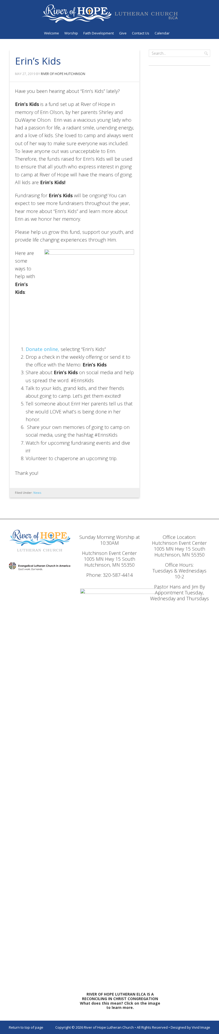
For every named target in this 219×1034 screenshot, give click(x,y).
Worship (71, 33)
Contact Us (140, 33)
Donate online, (42, 349)
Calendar (162, 33)
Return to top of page (26, 1027)
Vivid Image (201, 1027)
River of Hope (109, 13)
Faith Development (98, 33)
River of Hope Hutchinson (63, 74)
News (37, 493)
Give (123, 33)
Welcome (51, 33)
